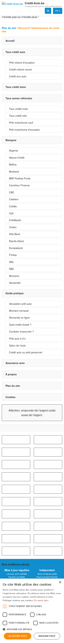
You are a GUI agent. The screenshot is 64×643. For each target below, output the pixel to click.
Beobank (14, 171)
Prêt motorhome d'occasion (24, 129)
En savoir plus (41, 600)
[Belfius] (48, 439)
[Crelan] (48, 501)
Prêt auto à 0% (17, 338)
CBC (11, 192)
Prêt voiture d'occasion (22, 62)
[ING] (16, 538)
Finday (13, 255)
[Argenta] (16, 439)
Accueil (10, 40)
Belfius (13, 164)
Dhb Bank (14, 234)
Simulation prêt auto (20, 304)
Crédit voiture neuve (20, 69)
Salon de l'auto (17, 345)
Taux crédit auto (15, 52)
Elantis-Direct (16, 241)
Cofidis (13, 206)
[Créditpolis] (16, 513)
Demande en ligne (19, 317)
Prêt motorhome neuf (21, 122)
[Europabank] (16, 501)
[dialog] (32, 611)
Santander (15, 283)
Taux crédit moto (16, 87)
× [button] (60, 582)
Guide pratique (15, 293)
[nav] (48, 11)
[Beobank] (16, 452)
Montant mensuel (19, 310)
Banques (11, 140)
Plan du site (13, 385)
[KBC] (48, 538)
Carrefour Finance (19, 185)
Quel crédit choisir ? (20, 324)
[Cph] (16, 489)
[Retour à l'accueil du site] (12, 4)
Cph (11, 213)
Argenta (13, 150)
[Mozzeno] (16, 551)
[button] (32, 629)
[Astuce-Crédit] (48, 489)
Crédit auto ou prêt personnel (25, 352)
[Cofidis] (48, 476)
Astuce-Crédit (16, 157)
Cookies (10, 397)
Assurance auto (15, 363)
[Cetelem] (16, 476)
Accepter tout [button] (18, 636)
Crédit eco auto (17, 76)
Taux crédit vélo (18, 115)
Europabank (16, 248)
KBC (11, 269)
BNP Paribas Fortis (19, 178)
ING (11, 262)
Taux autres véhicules (19, 98)
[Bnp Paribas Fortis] (48, 452)
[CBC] (48, 464)
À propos (11, 374)
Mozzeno (14, 276)
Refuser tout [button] (47, 636)
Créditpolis (15, 220)
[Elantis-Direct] (16, 526)
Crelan (13, 227)
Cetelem (13, 199)
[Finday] (48, 526)
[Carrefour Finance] (16, 464)
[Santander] (48, 551)
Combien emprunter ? (21, 331)
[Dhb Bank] (48, 513)
